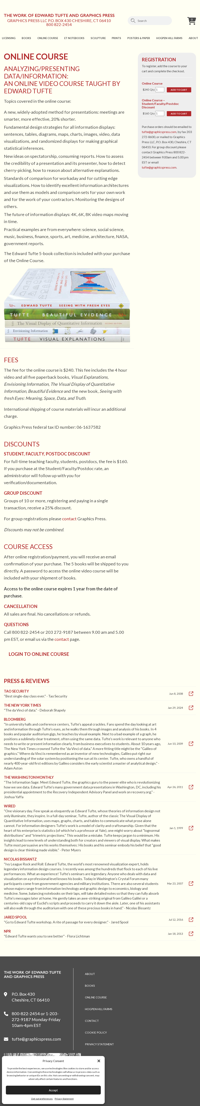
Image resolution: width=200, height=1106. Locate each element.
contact (69, 518)
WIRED (9, 806)
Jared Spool (15, 917)
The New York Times (22, 705)
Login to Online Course (39, 654)
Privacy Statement (64, 1098)
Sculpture (98, 38)
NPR (7, 931)
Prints (116, 38)
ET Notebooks (74, 38)
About (193, 38)
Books (26, 38)
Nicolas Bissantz (20, 859)
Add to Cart (179, 89)
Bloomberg (15, 719)
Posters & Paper (138, 38)
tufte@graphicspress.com (159, 132)
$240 (146, 89)
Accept (53, 1090)
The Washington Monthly (29, 777)
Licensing (8, 38)
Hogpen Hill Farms (169, 38)
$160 (146, 113)
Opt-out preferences (42, 1098)
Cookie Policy (96, 1032)
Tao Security (16, 691)
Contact (92, 1020)
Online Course (47, 38)
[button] (99, 1061)
